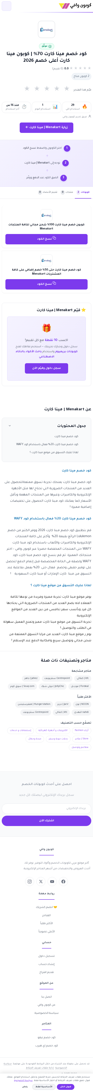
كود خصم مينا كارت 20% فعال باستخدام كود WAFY (47, 444)
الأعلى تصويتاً (46, 931)
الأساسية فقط (43, 1087)
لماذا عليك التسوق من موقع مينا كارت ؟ (54, 452)
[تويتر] (40, 881)
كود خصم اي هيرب (46, 1045)
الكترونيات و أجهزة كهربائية (52, 730)
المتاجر (46, 915)
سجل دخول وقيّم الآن (46, 368)
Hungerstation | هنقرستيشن (34, 704)
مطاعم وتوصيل (80, 747)
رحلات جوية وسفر (58, 739)
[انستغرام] (29, 881)
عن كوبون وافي (46, 1005)
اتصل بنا (46, 997)
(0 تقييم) (57, 68)
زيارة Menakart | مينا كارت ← (46, 127)
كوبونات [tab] (84, 192)
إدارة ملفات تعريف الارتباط (40, 1068)
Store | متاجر (81, 739)
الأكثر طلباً (46, 923)
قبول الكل (65, 1087)
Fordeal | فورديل (80, 686)
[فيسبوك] (63, 881)
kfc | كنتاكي (83, 678)
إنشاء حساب (46, 964)
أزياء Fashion (81, 730)
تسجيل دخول (46, 956)
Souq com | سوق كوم (22, 686)
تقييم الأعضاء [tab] (48, 192)
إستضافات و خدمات (20, 730)
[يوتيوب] (52, 881)
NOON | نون (82, 704)
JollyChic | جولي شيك (52, 686)
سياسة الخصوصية (47, 1013)
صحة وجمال (34, 739)
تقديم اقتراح (46, 972)
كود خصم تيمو (47, 1037)
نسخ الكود (45, 239)
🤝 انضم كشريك (46, 907)
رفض (25, 1087)
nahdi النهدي (81, 712)
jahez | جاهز (30, 678)
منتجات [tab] (67, 192)
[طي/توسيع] (9, 426)
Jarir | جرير (63, 704)
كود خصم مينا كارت (66, 436)
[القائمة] (6, 6)
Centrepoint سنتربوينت (57, 678)
